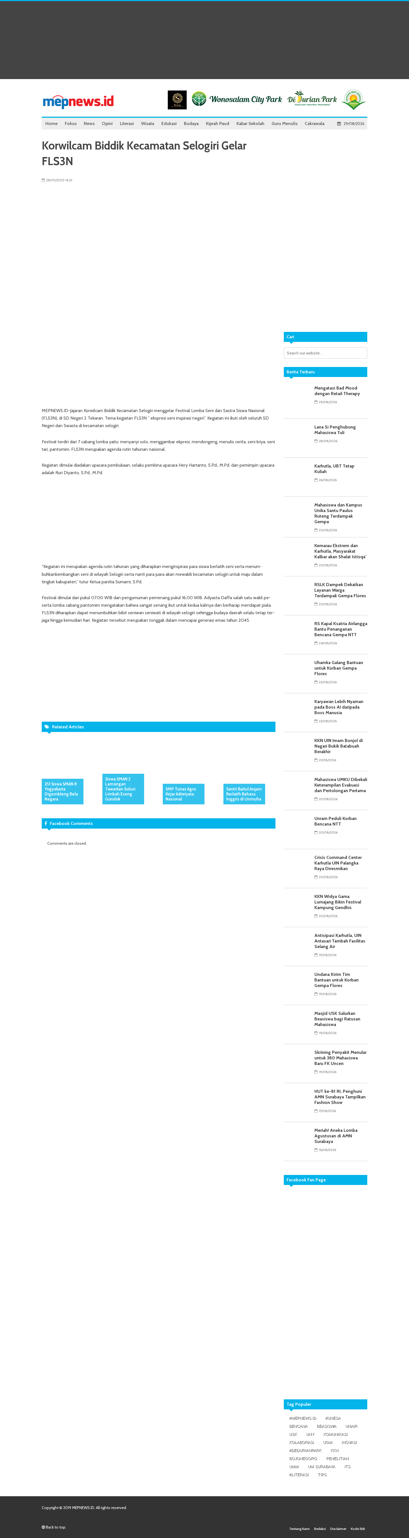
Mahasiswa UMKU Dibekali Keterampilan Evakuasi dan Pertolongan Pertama (340, 785)
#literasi (299, 1474)
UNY (310, 1434)
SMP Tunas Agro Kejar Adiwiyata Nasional (181, 794)
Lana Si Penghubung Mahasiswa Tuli (335, 429)
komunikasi (335, 1434)
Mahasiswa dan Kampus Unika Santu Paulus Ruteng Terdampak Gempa (338, 513)
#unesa (333, 1418)
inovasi (349, 1442)
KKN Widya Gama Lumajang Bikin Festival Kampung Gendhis (337, 902)
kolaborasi (301, 1442)
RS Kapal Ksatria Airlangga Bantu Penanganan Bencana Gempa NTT (340, 629)
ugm (327, 1442)
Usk (293, 1434)
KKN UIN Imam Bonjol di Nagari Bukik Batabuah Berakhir (338, 746)
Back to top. (55, 1527)
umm (294, 1466)
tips (322, 1474)
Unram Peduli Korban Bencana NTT (335, 821)
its (347, 1466)
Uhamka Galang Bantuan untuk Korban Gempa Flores (338, 668)
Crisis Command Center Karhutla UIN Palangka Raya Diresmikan (338, 863)
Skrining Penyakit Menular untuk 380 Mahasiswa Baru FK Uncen (340, 1058)
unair (351, 1426)
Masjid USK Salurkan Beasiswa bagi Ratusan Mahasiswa (337, 1019)
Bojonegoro (303, 1458)
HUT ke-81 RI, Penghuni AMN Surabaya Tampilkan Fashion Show (340, 1097)
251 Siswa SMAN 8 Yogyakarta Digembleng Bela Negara (61, 792)
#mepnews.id (302, 1418)
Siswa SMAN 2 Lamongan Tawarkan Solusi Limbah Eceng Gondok (120, 789)
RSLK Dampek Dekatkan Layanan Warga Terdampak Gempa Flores (340, 590)
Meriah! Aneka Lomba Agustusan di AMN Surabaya (336, 1136)
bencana (298, 1426)
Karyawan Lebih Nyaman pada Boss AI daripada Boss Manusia (338, 707)
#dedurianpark (305, 1450)
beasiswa (326, 1426)
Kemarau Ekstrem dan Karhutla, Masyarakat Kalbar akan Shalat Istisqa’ (340, 551)
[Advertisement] (204, 40)
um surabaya (321, 1466)
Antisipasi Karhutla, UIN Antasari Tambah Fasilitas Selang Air (339, 941)
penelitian (337, 1458)
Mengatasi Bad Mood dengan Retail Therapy (337, 390)
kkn (334, 1450)
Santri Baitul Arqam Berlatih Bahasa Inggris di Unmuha (244, 794)
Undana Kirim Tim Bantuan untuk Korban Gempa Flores (336, 980)
